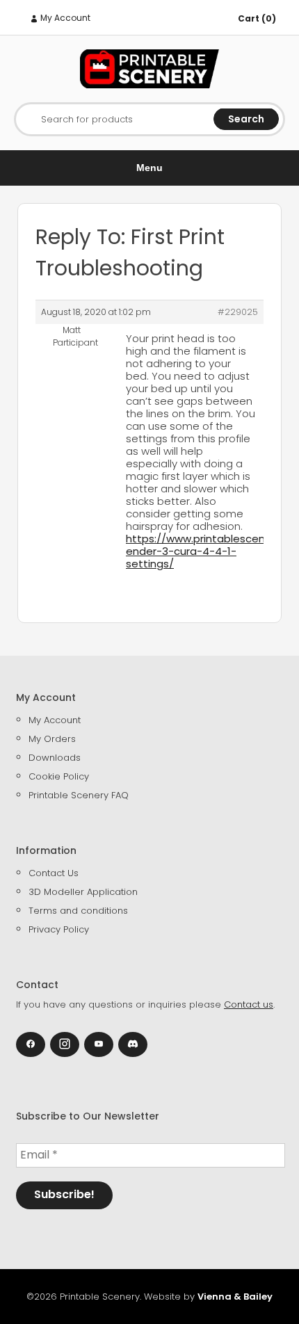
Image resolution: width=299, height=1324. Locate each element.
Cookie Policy (59, 776)
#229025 (238, 312)
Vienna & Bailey (235, 1296)
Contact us (248, 1004)
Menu (149, 167)
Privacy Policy (59, 929)
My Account (64, 18)
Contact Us (54, 873)
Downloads (55, 757)
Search (246, 119)
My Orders (52, 738)
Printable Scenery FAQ (79, 795)
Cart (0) (257, 18)
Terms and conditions (78, 910)
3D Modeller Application (83, 891)
